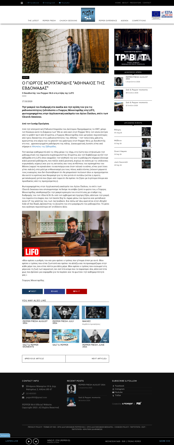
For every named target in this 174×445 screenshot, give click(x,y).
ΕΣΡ (143, 427)
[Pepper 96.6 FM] (88, 15)
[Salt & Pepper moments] (35, 336)
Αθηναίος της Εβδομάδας (43, 146)
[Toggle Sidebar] (22, 3)
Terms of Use (49, 427)
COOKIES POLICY (122, 427)
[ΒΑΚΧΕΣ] (95, 312)
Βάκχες (117, 130)
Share (55, 291)
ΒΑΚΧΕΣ (86, 321)
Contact (147, 3)
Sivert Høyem (120, 151)
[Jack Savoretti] (146, 164)
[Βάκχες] (146, 131)
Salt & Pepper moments (30, 346)
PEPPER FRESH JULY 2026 (63, 322)
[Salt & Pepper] (65, 336)
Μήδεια (118, 141)
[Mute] (36, 441)
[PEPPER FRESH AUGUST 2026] (35, 312)
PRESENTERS (135, 3)
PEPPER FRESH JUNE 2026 (93, 346)
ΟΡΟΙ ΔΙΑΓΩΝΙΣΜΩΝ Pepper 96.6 (71, 427)
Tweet (33, 291)
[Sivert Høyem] (146, 153)
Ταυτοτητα (135, 427)
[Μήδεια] (146, 142)
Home (118, 3)
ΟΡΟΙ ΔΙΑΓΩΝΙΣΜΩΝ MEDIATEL (100, 427)
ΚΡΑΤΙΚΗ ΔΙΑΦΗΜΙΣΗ (92, 429)
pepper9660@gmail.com (36, 397)
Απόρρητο (5, 435)
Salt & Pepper (60, 345)
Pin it (77, 291)
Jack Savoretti (121, 162)
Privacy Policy (35, 427)
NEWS (25, 77)
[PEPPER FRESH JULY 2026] (65, 312)
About (125, 3)
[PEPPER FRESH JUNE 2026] (95, 336)
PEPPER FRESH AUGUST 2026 (35, 322)
